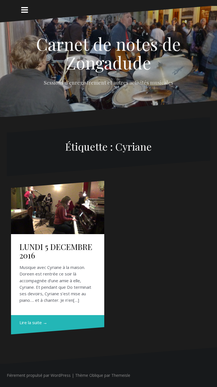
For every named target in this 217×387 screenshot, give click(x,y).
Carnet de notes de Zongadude (108, 53)
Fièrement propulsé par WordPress (39, 375)
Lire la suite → (33, 322)
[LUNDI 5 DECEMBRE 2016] (58, 210)
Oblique (96, 375)
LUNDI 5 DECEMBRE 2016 (55, 251)
